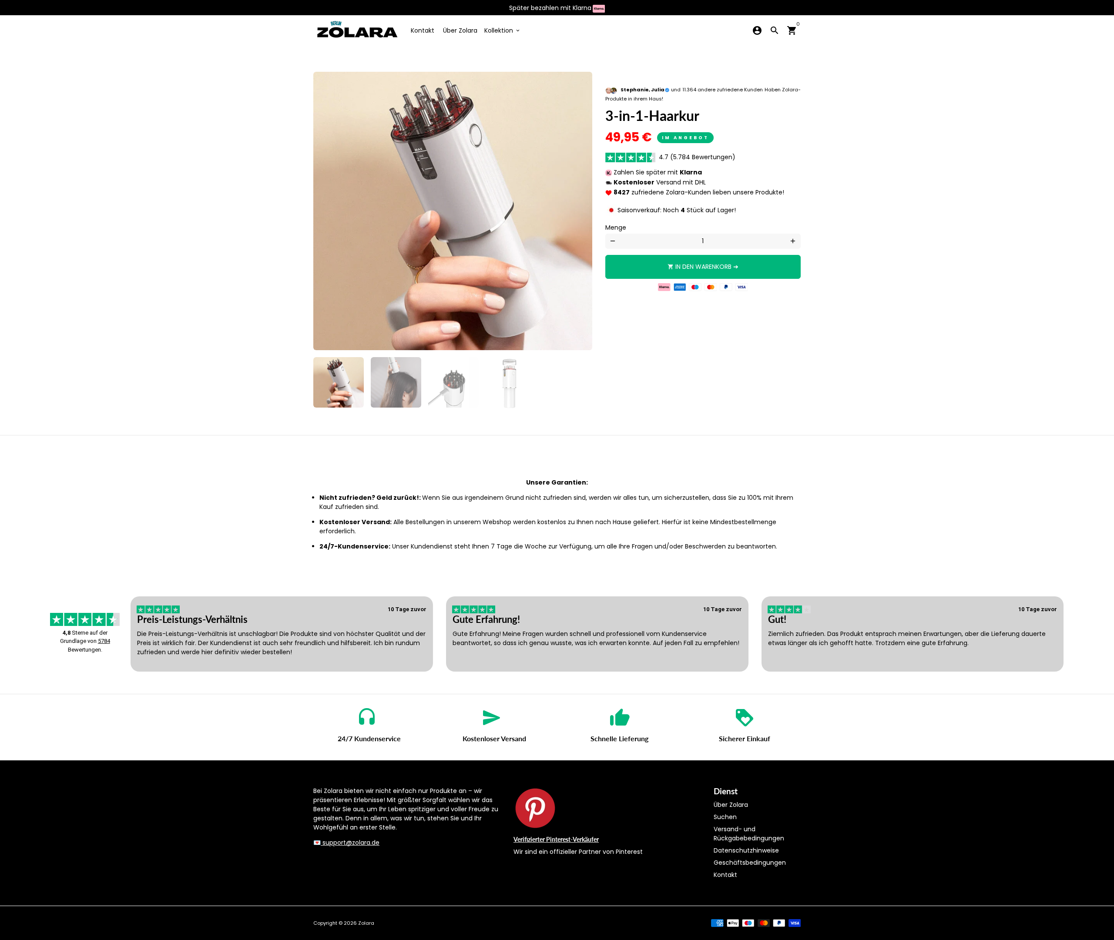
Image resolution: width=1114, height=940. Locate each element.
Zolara (366, 923)
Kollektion (502, 30)
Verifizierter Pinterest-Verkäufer (556, 839)
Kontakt (422, 30)
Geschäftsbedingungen (750, 862)
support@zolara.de (350, 842)
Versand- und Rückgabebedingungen (749, 834)
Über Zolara (460, 30)
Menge (615, 227)
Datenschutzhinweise (746, 850)
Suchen (725, 817)
